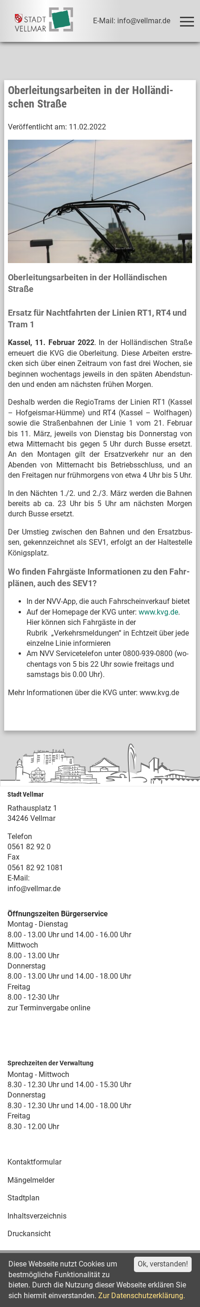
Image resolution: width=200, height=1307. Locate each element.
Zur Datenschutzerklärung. (141, 1295)
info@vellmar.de (33, 888)
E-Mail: (18, 878)
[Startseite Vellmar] (44, 21)
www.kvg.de (158, 612)
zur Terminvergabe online (48, 1007)
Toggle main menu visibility (186, 21)
